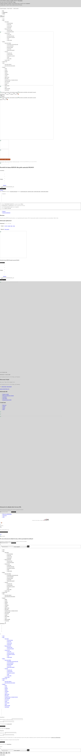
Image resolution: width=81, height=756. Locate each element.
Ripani (6, 599)
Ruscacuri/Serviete (8, 28)
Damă (3, 20)
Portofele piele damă (10, 566)
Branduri (3, 684)
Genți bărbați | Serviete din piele (12, 575)
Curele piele (9, 565)
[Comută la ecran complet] (4, 753)
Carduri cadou (7, 590)
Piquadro (6, 602)
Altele (8, 569)
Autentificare (2, 726)
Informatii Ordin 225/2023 (6, 399)
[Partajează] (6, 753)
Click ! (14, 2)
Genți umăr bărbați (10, 576)
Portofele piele (9, 583)
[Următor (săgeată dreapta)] (4, 755)
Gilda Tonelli (7, 616)
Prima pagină (2, 161)
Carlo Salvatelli (7, 612)
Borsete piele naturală (10, 580)
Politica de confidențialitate (7, 514)
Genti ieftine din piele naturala (10, 596)
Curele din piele (9, 585)
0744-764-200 (9, 386)
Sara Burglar (7, 620)
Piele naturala (7, 229)
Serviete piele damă (10, 562)
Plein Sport (7, 609)
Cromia (6, 600)
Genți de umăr (9, 556)
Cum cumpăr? (4, 398)
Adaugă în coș (2, 188)
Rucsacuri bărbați (10, 578)
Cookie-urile (4, 515)
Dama (6, 161)
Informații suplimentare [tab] (6, 212)
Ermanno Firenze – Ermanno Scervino (11, 610)
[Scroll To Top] (0, 534)
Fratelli (6, 615)
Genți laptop (9, 27)
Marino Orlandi (7, 619)
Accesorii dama (9, 161)
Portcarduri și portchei (11, 568)
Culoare (1, 179)
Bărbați (3, 572)
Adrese (3, 409)
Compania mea (4, 12)
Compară (1, 190)
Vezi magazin (20, 0)
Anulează (4, 185)
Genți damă (7, 21)
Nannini (6, 603)
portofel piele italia (37, 191)
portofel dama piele (23, 191)
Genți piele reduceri (8, 595)
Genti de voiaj (4, 592)
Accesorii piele (7, 563)
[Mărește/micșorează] (1, 753)
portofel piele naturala (44, 191)
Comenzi (3, 406)
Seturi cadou (9, 589)
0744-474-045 (4, 386)
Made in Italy (7, 694)
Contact (3, 13)
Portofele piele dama (16, 161)
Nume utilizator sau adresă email (6, 719)
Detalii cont (4, 405)
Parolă (1, 721)
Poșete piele (9, 24)
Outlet (3, 593)
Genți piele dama (10, 23)
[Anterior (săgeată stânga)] (1, 755)
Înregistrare (8, 728)
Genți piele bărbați (8, 573)
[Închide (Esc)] (9, 753)
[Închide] (0, 6)
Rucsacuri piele (9, 30)
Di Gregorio (7, 613)
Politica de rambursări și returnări (8, 395)
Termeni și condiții (5, 394)
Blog (3, 10)
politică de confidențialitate (55, 737)
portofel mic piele (30, 191)
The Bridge (7, 605)
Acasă (3, 18)
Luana (6, 617)
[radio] (5, 174)
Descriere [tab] (4, 211)
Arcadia (6, 606)
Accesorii (6, 582)
